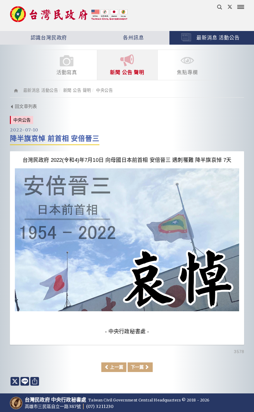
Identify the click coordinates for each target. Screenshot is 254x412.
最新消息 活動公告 (217, 37)
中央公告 (104, 90)
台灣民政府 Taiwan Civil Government (69, 15)
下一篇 (138, 367)
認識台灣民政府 (48, 37)
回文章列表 (25, 106)
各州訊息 (132, 37)
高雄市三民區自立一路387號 (53, 406)
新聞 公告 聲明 (127, 72)
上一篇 (116, 367)
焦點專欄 (187, 72)
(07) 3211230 (99, 406)
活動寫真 (66, 72)
